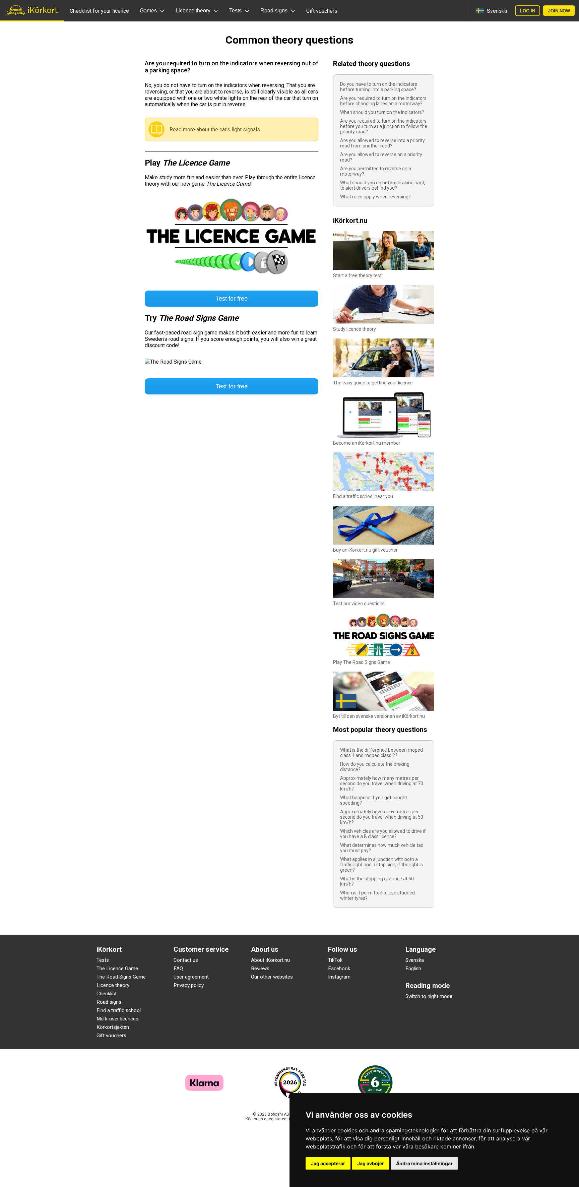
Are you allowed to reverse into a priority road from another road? (382, 143)
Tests (102, 960)
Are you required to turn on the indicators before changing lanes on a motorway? (383, 101)
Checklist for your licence (99, 11)
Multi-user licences (117, 1019)
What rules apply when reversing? (375, 196)
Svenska (414, 960)
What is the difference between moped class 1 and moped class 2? (381, 752)
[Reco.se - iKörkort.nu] (290, 1082)
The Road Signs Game (121, 977)
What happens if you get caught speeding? (373, 800)
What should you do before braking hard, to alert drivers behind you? (382, 185)
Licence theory (112, 985)
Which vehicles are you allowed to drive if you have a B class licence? (383, 833)
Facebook (339, 968)
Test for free (232, 298)
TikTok (335, 960)
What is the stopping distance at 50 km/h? (377, 881)
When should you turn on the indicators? (382, 112)
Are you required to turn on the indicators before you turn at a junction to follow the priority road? (383, 126)
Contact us (186, 960)
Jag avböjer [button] (370, 1163)
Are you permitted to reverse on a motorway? (375, 171)
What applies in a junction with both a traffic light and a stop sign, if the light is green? (381, 865)
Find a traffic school (118, 1010)
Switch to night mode (428, 996)
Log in (527, 10)
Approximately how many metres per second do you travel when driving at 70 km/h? (381, 783)
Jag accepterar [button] (328, 1163)
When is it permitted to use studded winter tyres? (377, 895)
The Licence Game (117, 968)
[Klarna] (204, 1089)
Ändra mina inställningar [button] (424, 1163)
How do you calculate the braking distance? (374, 766)
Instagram (339, 977)
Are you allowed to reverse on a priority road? (381, 157)
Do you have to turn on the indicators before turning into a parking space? (378, 86)
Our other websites (272, 977)
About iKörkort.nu (270, 960)
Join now (559, 10)
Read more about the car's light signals (215, 129)
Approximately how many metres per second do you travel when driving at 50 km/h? (381, 817)
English (413, 968)
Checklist (106, 994)
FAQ (178, 968)
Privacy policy (189, 985)
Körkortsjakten (112, 1027)
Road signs (108, 1002)
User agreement (191, 977)
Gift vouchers (321, 11)
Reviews (260, 968)
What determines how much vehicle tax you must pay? (381, 847)
